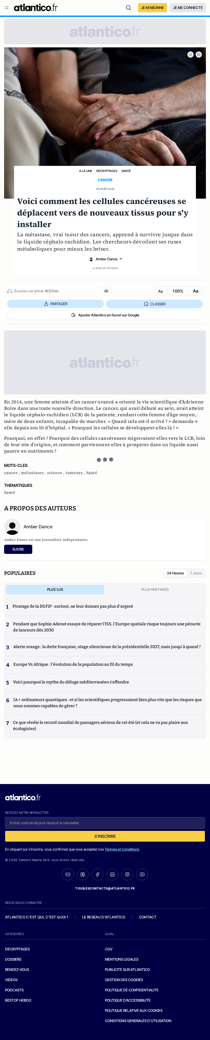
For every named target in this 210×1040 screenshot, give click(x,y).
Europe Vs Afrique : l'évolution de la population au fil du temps (73, 664)
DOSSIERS (13, 959)
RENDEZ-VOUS (17, 969)
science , (56, 473)
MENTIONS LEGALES (121, 959)
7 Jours (196, 573)
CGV (108, 949)
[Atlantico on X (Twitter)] (83, 875)
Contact (147, 917)
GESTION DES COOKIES (124, 980)
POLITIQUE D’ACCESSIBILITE (128, 1000)
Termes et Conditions (122, 849)
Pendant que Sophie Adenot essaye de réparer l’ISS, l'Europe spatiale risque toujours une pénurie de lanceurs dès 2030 (107, 626)
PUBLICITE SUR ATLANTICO (127, 969)
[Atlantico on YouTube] (142, 874)
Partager (58, 304)
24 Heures (175, 573)
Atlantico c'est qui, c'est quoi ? (37, 917)
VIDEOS (11, 980)
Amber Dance (107, 259)
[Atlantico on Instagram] (127, 874)
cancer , (12, 473)
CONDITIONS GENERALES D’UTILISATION (138, 1020)
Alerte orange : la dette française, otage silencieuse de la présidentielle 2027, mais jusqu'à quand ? (107, 646)
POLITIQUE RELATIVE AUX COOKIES (133, 1010)
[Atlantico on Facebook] (97, 875)
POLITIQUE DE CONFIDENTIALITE (132, 990)
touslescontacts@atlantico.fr (105, 888)
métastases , (34, 473)
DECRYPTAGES (17, 949)
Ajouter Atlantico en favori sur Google (108, 315)
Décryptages (106, 171)
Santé (126, 171)
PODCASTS (14, 990)
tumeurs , (76, 473)
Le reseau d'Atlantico (103, 917)
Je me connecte (188, 7)
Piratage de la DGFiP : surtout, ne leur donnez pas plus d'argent (73, 606)
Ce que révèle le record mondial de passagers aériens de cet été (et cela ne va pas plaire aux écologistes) (100, 725)
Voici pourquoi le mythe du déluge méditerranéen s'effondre (71, 682)
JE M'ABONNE (152, 7)
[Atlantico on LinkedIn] (112, 875)
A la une (85, 171)
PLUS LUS (55, 589)
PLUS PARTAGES (155, 589)
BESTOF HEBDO (18, 1000)
